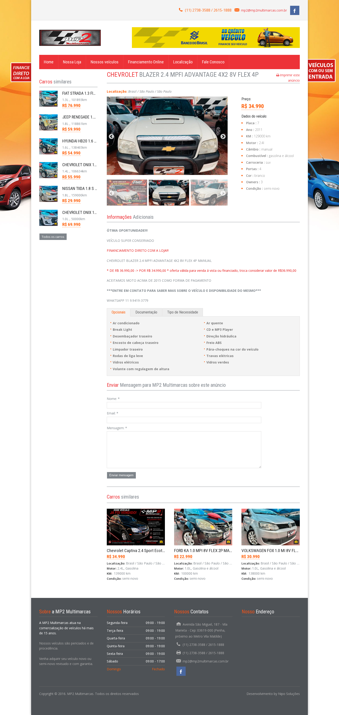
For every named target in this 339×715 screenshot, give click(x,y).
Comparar (118, 596)
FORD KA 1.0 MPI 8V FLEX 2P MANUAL (206, 550)
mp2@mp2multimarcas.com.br (264, 10)
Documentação (146, 312)
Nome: (113, 398)
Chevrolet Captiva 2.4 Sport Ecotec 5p (139, 550)
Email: (112, 413)
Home (49, 61)
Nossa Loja (72, 61)
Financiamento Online (146, 61)
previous (111, 136)
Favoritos (140, 596)
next (223, 136)
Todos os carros (53, 237)
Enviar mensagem (121, 475)
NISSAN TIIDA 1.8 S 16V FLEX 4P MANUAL (96, 188)
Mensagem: (117, 428)
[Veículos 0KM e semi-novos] (70, 37)
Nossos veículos (105, 61)
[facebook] (294, 10)
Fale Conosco (213, 61)
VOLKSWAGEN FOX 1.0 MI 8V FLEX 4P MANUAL (281, 550)
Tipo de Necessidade (182, 312)
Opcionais (118, 312)
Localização (183, 61)
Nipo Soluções (289, 693)
